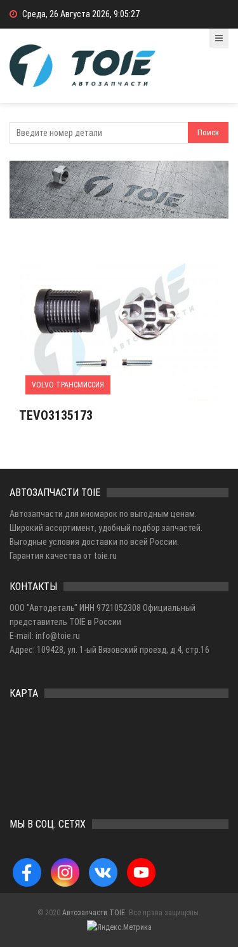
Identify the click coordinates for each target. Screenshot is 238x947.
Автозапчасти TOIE (93, 912)
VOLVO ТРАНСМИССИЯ (68, 384)
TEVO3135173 (56, 415)
